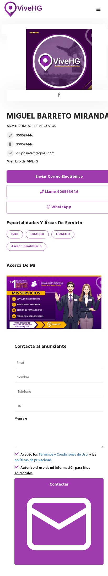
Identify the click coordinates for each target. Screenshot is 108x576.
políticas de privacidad (32, 460)
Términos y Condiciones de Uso (63, 454)
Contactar (59, 484)
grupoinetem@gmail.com (35, 153)
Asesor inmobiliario (26, 246)
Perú (14, 234)
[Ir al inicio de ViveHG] (23, 9)
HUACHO (37, 234)
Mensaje (20, 418)
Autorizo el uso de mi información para (52, 470)
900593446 (24, 135)
